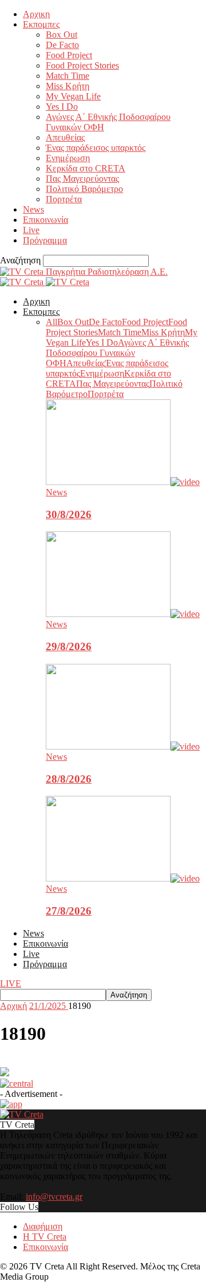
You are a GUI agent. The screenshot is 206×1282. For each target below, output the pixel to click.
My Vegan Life (73, 96)
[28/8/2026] (123, 746)
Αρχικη (36, 14)
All (51, 322)
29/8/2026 (69, 646)
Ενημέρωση (68, 158)
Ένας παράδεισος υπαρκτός (95, 148)
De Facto (62, 45)
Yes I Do (62, 106)
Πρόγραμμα (45, 240)
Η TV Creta (44, 1236)
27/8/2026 (69, 911)
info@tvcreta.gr (54, 1196)
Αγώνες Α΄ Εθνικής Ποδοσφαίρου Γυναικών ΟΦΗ (117, 353)
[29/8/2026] (123, 614)
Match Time (67, 76)
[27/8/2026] (123, 878)
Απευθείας (65, 137)
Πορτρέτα (64, 199)
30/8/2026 (69, 514)
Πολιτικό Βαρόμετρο (84, 189)
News (33, 209)
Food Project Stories (82, 65)
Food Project (69, 55)
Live (31, 230)
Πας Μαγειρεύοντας (82, 178)
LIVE (10, 983)
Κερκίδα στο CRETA (85, 168)
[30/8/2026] (123, 482)
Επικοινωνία (45, 220)
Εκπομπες (41, 24)
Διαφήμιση (42, 1226)
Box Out (61, 34)
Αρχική (13, 1006)
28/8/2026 (69, 779)
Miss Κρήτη (67, 86)
